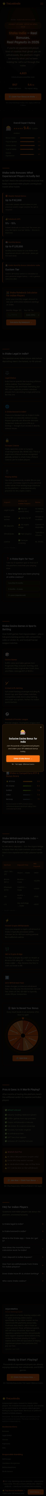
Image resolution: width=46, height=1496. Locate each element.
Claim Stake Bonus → (23, 758)
